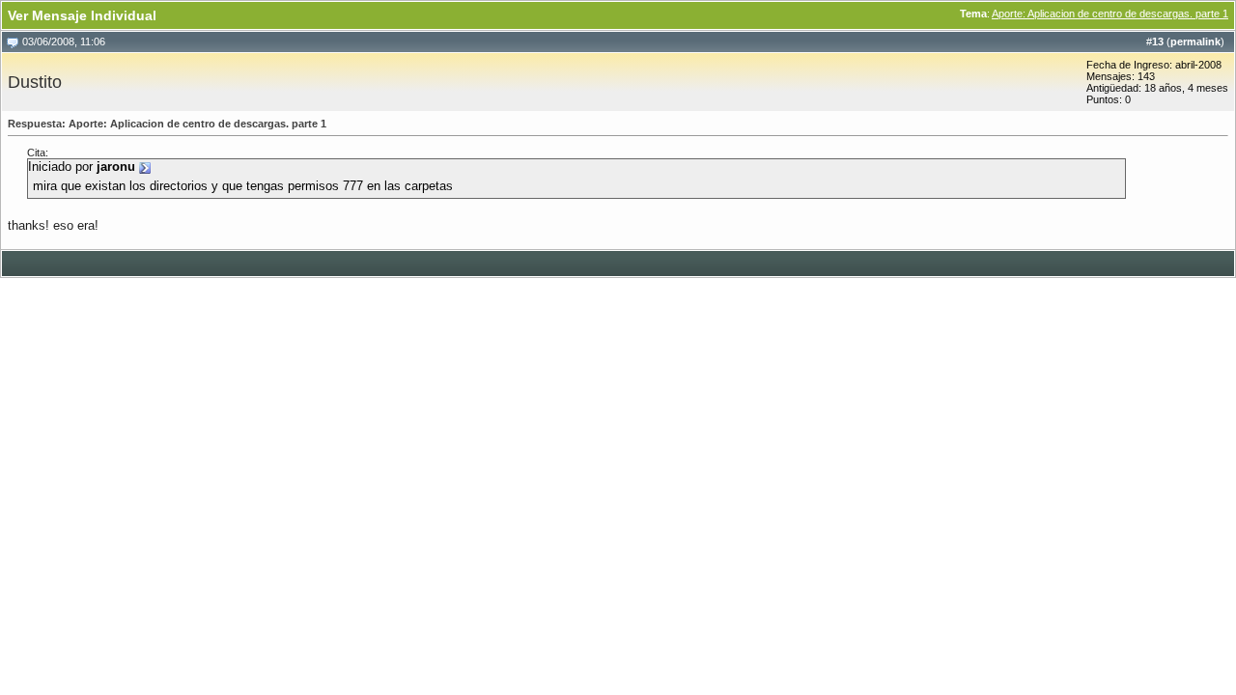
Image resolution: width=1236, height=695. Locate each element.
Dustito (35, 82)
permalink (1195, 41)
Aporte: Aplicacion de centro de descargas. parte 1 (1110, 13)
